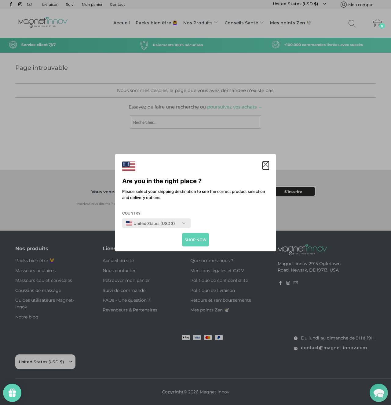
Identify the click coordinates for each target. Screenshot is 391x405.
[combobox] (150, 223)
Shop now (195, 239)
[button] (266, 165)
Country (131, 213)
